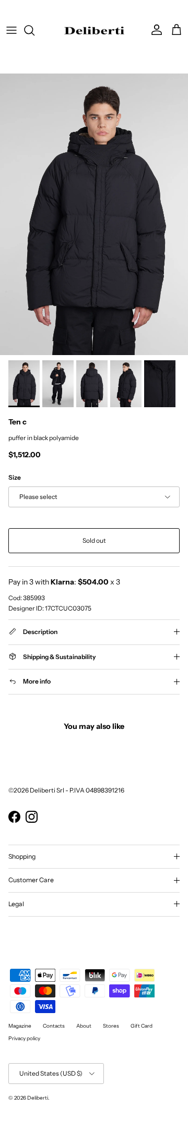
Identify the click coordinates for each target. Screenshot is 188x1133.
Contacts (54, 1025)
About (83, 1025)
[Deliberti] (94, 30)
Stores (111, 1025)
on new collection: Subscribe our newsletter (94, 11)
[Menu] (11, 30)
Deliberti (37, 1097)
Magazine (19, 1025)
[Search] (34, 30)
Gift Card (141, 1025)
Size (14, 477)
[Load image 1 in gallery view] (94, 214)
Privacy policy (24, 1038)
